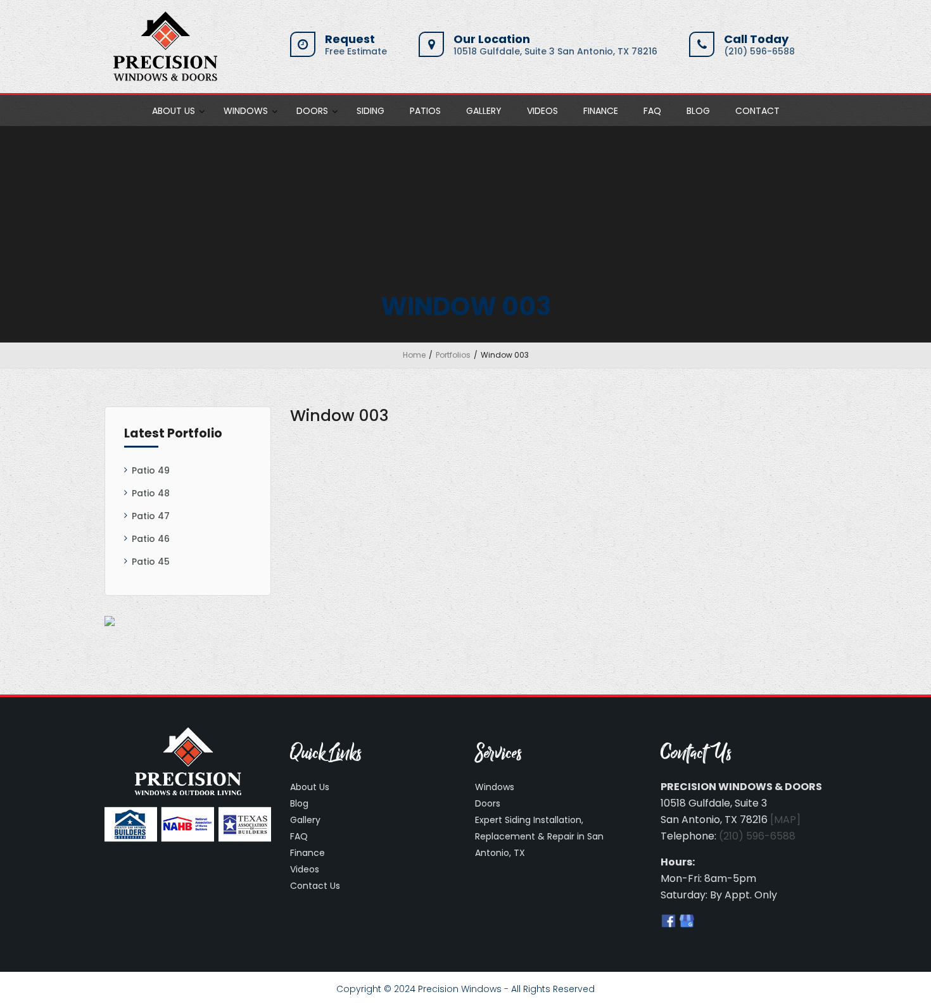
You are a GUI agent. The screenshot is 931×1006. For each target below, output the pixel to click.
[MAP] (785, 819)
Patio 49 (151, 470)
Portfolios (453, 354)
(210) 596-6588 (759, 51)
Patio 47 (151, 516)
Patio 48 (151, 493)
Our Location (491, 39)
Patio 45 (151, 561)
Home (414, 354)
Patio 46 (151, 538)
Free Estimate (356, 51)
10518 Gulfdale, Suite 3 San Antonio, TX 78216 (555, 51)
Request (350, 39)
